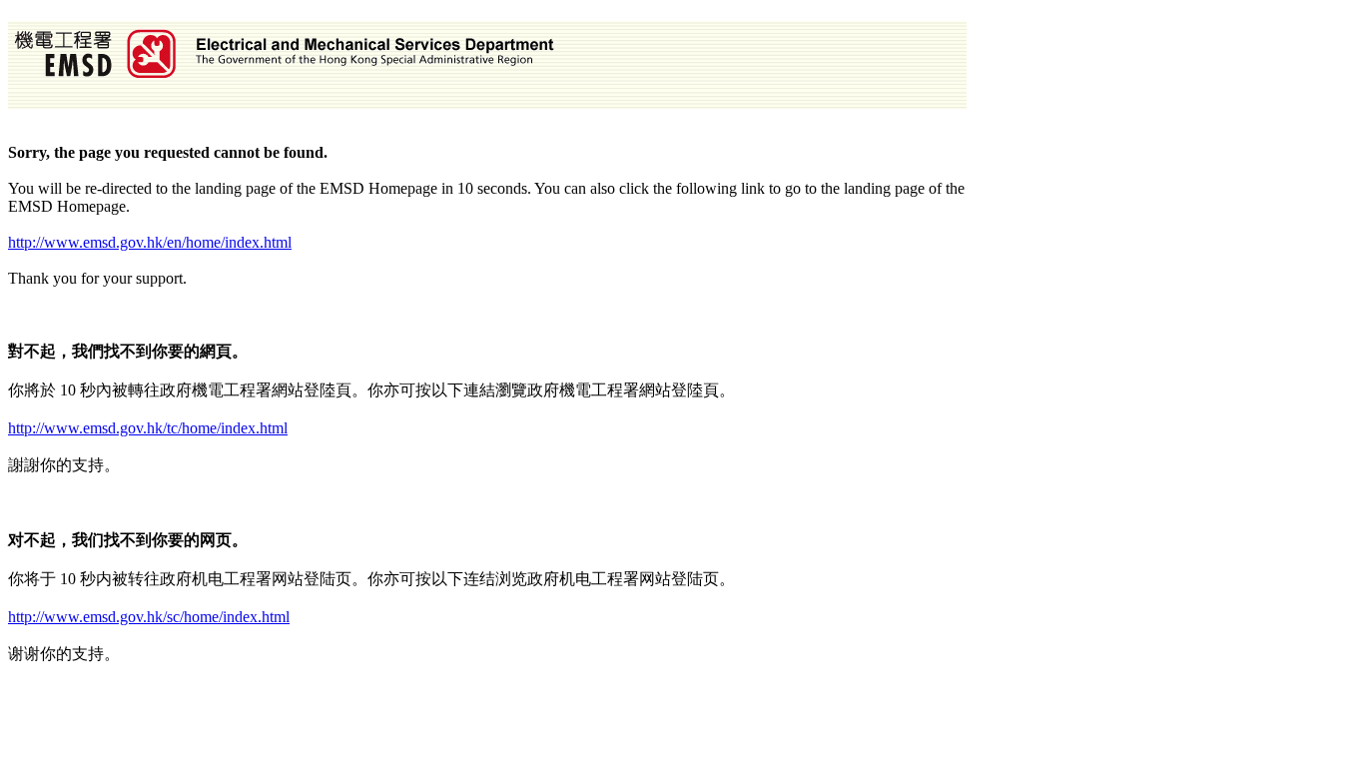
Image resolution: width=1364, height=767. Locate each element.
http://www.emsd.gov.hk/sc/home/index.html (149, 616)
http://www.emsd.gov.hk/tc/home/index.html (148, 427)
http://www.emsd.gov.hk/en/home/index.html (150, 242)
